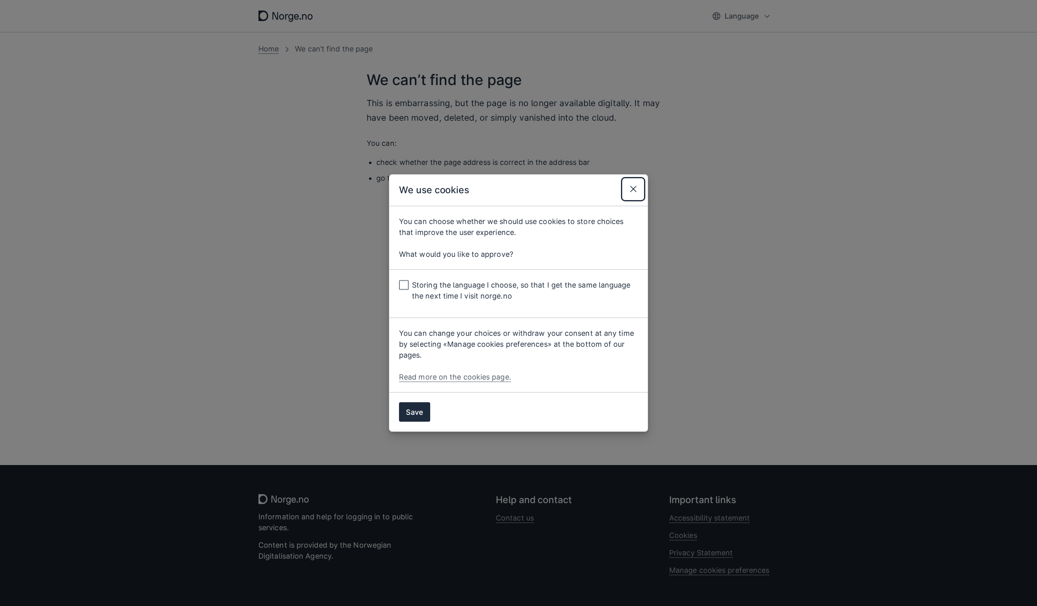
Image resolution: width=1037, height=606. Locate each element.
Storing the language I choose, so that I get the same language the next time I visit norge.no (521, 290)
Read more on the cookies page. (455, 377)
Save (414, 412)
